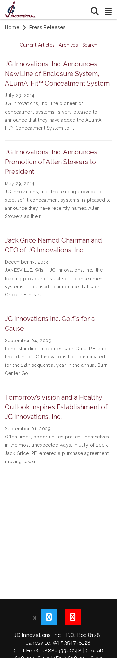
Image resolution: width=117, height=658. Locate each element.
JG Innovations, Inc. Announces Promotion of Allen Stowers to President (51, 161)
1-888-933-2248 (61, 651)
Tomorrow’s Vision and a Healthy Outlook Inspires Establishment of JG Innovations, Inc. (56, 407)
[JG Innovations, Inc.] (20, 9)
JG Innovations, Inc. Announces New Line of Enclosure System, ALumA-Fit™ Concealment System (57, 73)
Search (90, 45)
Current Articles (37, 45)
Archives (68, 45)
